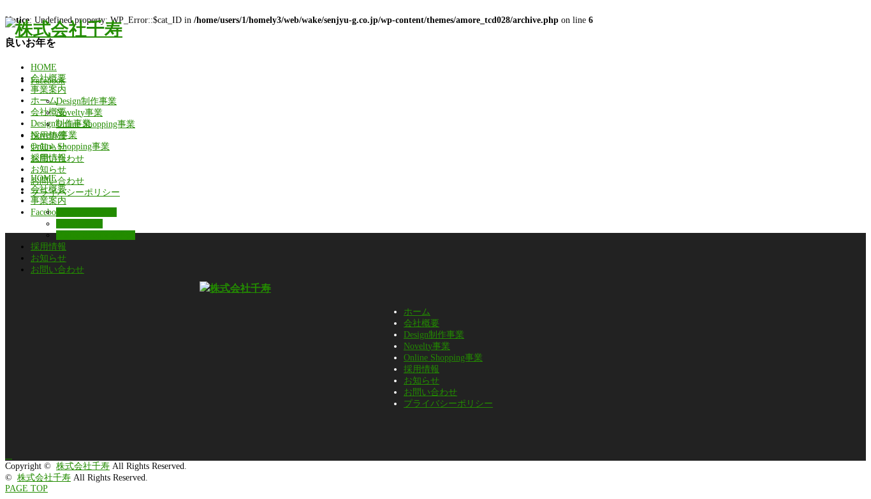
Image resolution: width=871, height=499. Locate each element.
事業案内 (48, 89)
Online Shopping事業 (95, 124)
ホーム (417, 312)
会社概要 (48, 78)
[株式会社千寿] (63, 29)
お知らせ (48, 147)
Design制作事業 (86, 101)
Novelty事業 (79, 112)
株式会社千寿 (83, 466)
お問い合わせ (57, 158)
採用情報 (48, 135)
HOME (44, 67)
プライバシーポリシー (448, 403)
